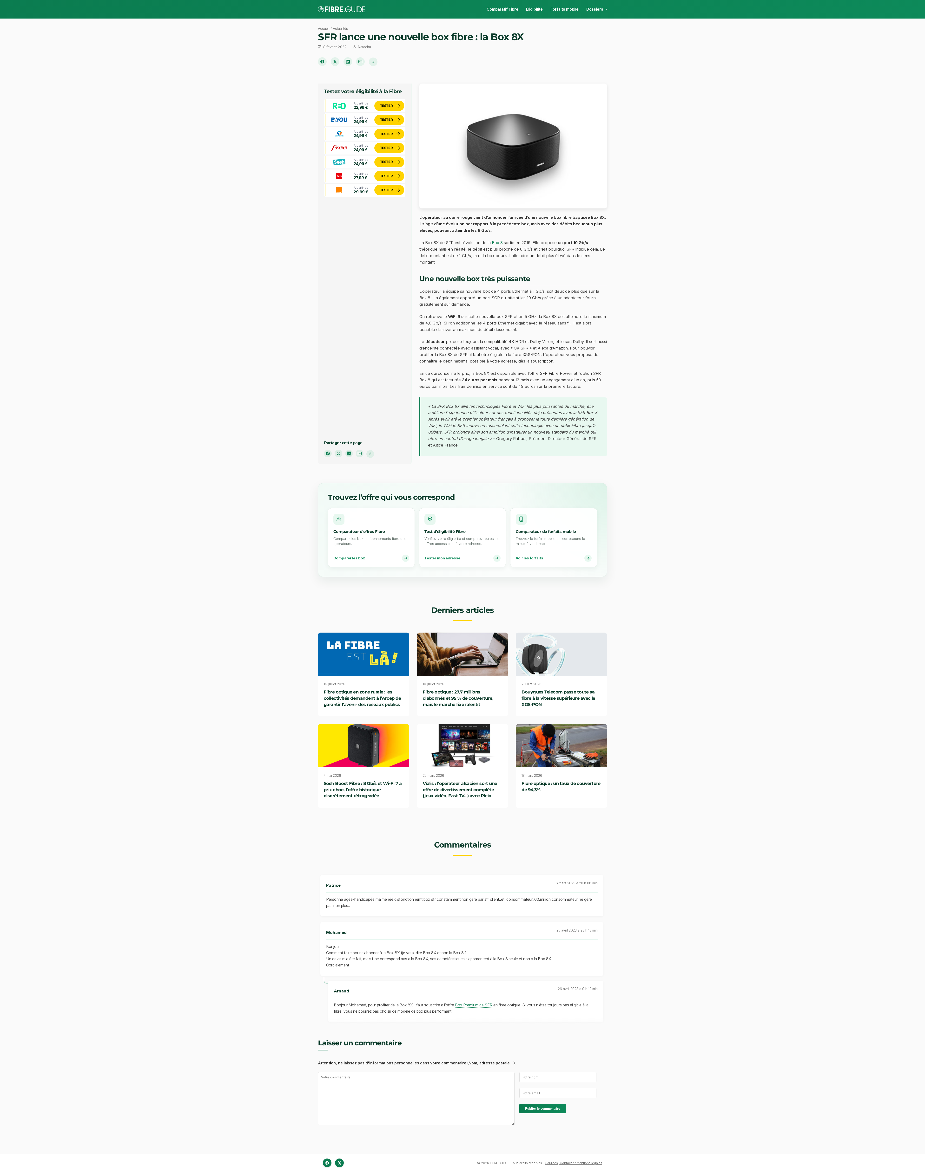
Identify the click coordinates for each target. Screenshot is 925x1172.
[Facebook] (327, 1163)
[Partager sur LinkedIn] (348, 61)
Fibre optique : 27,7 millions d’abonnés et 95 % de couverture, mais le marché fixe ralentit (458, 698)
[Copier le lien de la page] (373, 62)
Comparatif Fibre (502, 9)
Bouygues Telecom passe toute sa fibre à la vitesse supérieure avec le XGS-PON (558, 698)
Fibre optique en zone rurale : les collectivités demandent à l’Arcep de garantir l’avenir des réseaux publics (362, 698)
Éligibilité (534, 9)
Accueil (323, 29)
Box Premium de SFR (473, 1005)
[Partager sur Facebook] (322, 61)
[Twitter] (339, 1163)
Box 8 (497, 242)
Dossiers (594, 9)
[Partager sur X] (335, 61)
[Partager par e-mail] (360, 61)
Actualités (340, 29)
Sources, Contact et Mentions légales (573, 1163)
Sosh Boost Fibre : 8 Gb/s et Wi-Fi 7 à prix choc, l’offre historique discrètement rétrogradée (363, 790)
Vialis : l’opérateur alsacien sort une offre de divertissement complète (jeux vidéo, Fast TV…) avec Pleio (460, 790)
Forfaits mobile (564, 9)
